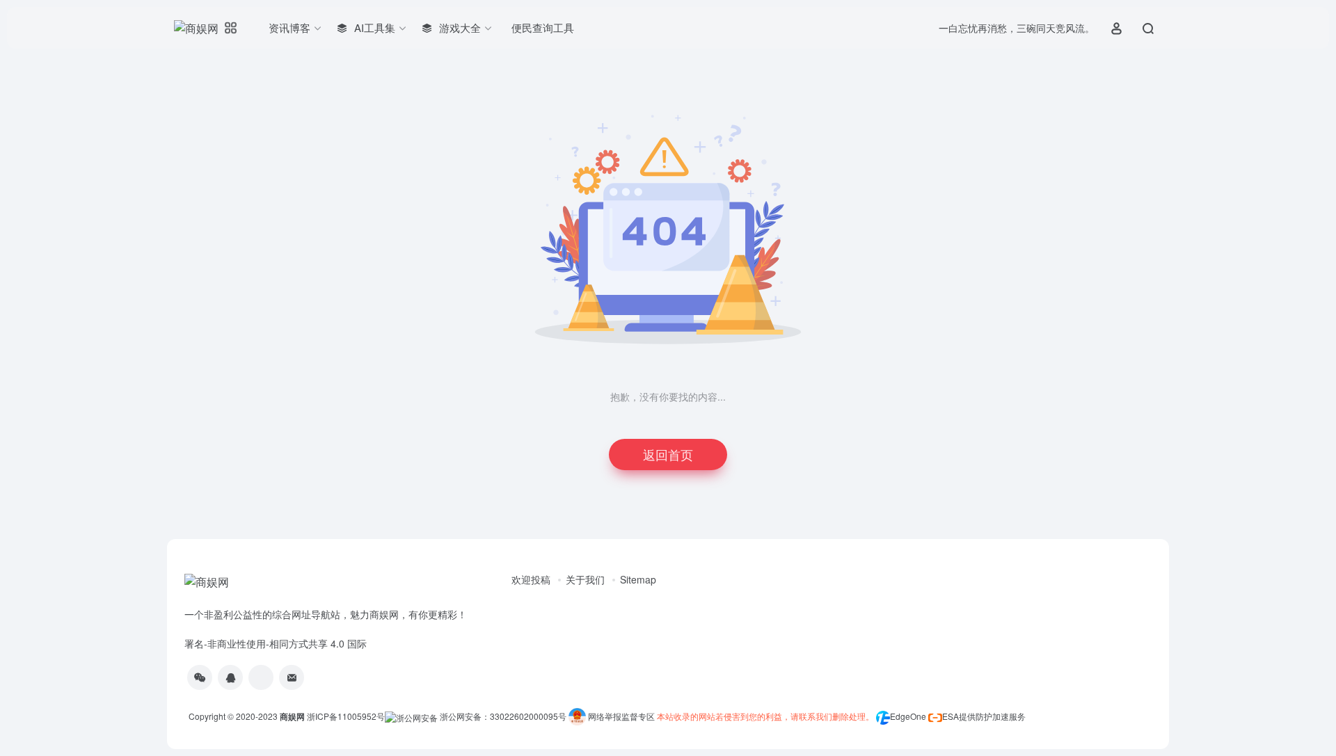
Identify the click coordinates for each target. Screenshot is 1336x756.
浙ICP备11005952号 (346, 716)
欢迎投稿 (530, 579)
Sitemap (638, 579)
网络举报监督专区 (621, 716)
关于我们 (585, 579)
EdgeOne (908, 716)
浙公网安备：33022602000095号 (504, 716)
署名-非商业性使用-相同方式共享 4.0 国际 (275, 643)
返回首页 (668, 454)
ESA (950, 716)
